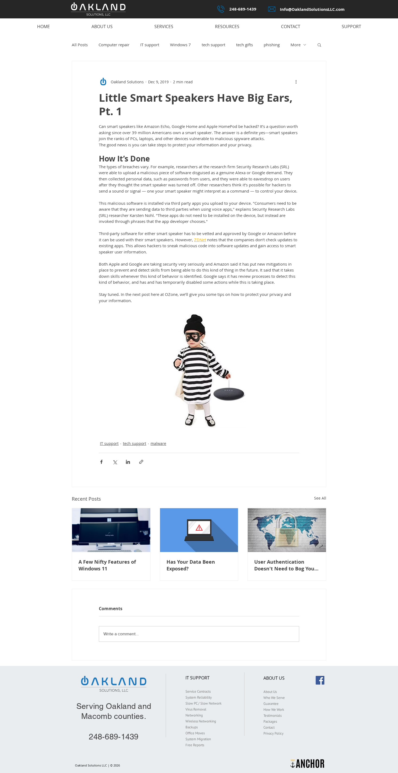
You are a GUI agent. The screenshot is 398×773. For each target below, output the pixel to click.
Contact (269, 727)
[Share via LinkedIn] (128, 461)
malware (158, 443)
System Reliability (198, 697)
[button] (319, 44)
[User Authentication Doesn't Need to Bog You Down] (287, 530)
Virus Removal (195, 709)
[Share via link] (141, 461)
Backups (191, 727)
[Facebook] (320, 680)
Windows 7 (180, 44)
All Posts (80, 44)
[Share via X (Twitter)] (114, 461)
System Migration (198, 739)
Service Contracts (198, 691)
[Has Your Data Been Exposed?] (199, 530)
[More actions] (296, 81)
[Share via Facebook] (101, 461)
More (296, 44)
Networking (194, 715)
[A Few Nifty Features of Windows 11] (111, 530)
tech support (213, 44)
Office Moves (195, 733)
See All (320, 498)
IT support (149, 44)
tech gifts (244, 44)
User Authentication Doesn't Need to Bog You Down (284, 565)
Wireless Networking (200, 721)
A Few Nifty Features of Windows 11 (107, 565)
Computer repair (114, 44)
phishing (272, 44)
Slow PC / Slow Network (203, 703)
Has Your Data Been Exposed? (191, 565)
